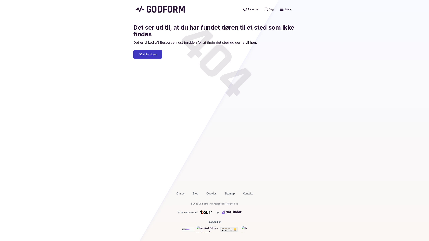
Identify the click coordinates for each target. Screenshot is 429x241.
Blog (195, 193)
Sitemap (230, 193)
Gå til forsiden (148, 54)
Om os (180, 193)
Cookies (211, 193)
